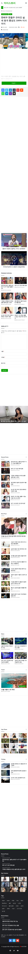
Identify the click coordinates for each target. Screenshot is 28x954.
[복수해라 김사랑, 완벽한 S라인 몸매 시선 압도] (23, 879)
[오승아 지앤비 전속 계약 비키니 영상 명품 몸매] (5, 544)
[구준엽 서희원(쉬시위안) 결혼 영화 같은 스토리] (7, 296)
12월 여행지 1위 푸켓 (8, 689)
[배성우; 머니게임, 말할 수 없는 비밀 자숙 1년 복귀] (21, 310)
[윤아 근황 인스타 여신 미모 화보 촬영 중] (23, 884)
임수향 (3, 911)
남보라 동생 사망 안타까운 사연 (18, 549)
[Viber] (10, 93)
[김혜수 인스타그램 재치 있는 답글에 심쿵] (23, 746)
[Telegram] (6, 93)
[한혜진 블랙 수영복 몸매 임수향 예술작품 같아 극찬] (23, 751)
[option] (14, 414)
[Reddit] (21, 90)
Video (22, 900)
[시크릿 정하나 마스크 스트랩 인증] (5, 751)
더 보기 (14, 83)
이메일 (3, 357)
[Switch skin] (2, 3)
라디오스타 (4, 905)
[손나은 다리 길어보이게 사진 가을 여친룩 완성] (5, 889)
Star (10, 14)
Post (17, 900)
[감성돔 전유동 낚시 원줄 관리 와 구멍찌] (5, 766)
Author (8, 900)
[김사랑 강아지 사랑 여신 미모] (14, 889)
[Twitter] (6, 90)
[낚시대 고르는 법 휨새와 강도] (5, 780)
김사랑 (14, 903)
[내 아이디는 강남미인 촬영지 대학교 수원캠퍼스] (5, 564)
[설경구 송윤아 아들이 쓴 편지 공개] (5, 577)
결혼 (10, 903)
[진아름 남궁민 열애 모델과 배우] (5, 557)
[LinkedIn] (10, 90)
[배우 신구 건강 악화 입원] (21, 280)
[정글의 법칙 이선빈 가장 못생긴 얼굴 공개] (5, 595)
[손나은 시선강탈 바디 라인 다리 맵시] (5, 884)
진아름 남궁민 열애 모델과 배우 (18, 555)
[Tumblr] (14, 90)
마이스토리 (4, 27)
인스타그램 (19, 908)
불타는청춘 (11, 905)
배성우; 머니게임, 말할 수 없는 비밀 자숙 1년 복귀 (21, 317)
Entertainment (9, 11)
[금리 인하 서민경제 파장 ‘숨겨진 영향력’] (7, 655)
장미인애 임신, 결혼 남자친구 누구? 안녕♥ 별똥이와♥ (7, 287)
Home (3, 11)
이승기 (13, 908)
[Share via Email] (14, 93)
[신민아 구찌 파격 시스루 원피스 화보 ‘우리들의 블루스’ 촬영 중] (5, 879)
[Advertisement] (14, 62)
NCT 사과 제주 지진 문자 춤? (18, 503)
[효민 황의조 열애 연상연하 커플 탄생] (21, 296)
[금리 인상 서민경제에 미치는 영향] (21, 641)
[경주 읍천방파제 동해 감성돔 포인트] (5, 773)
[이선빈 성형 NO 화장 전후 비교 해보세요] (5, 570)
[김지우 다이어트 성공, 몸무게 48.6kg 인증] (5, 740)
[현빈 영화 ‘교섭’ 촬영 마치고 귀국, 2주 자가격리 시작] (14, 751)
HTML (13, 900)
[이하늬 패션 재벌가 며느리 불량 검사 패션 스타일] (14, 879)
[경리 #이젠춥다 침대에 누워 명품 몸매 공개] (14, 740)
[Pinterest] (17, 90)
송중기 (3, 908)
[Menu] (26, 3)
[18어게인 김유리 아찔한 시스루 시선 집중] (14, 746)
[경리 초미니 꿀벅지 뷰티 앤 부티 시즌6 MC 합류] (23, 735)
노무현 (19, 903)
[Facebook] (3, 90)
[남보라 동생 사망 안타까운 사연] (5, 551)
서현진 (17, 905)
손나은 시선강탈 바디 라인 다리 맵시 (11, 421)
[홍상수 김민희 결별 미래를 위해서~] (5, 589)
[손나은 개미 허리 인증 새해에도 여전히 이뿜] (7, 310)
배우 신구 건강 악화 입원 (21, 285)
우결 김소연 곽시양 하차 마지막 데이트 (13, 536)
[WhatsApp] (3, 93)
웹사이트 (3, 363)
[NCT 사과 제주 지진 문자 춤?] (5, 505)
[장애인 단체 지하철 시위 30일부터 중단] (21, 655)
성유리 (22, 905)
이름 (2, 351)
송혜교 (8, 908)
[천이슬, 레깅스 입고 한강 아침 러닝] (23, 740)
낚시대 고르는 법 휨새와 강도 (18, 777)
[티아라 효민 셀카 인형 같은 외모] (5, 746)
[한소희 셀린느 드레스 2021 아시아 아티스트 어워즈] (14, 735)
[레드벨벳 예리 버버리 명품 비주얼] (23, 889)
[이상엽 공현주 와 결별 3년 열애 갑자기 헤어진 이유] (5, 583)
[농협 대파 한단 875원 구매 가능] (7, 641)
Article (3, 900)
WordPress (4, 903)
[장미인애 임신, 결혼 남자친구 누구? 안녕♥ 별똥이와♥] (7, 280)
